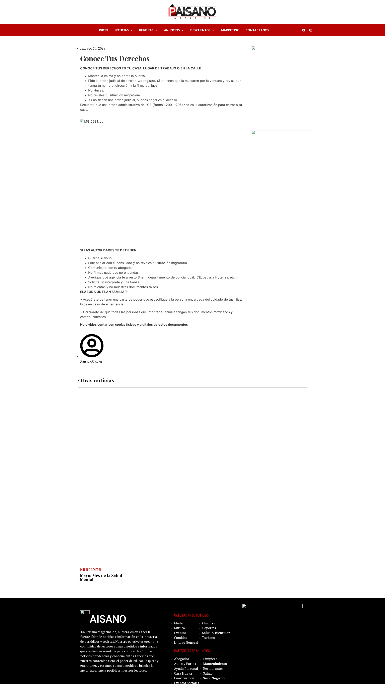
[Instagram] (311, 30)
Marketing (230, 30)
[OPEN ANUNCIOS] (182, 30)
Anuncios (172, 30)
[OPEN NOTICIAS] (131, 30)
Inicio (103, 30)
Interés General (90, 569)
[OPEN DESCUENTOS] (213, 30)
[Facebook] (304, 30)
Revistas (146, 30)
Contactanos (257, 30)
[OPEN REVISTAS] (156, 30)
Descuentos (200, 30)
